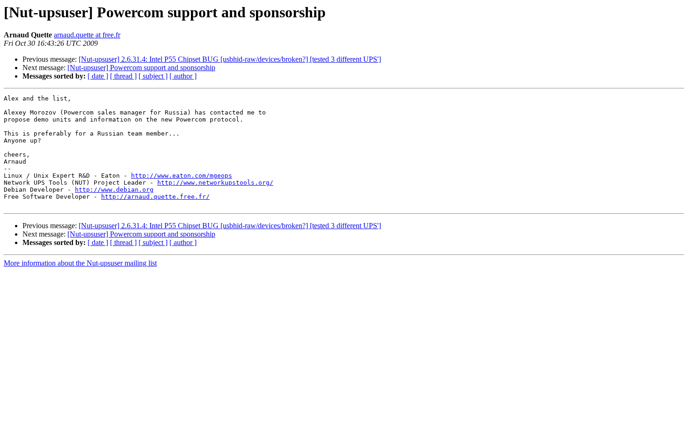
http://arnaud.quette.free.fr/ (155, 196)
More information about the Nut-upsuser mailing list (80, 263)
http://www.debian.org (114, 189)
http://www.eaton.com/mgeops (181, 175)
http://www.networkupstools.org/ (215, 182)
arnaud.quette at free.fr (87, 35)
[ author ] (183, 76)
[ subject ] (153, 76)
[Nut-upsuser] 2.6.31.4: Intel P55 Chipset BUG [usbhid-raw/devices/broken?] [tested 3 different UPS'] (230, 59)
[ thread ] (123, 76)
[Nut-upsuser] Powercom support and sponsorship (141, 68)
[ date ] (98, 76)
